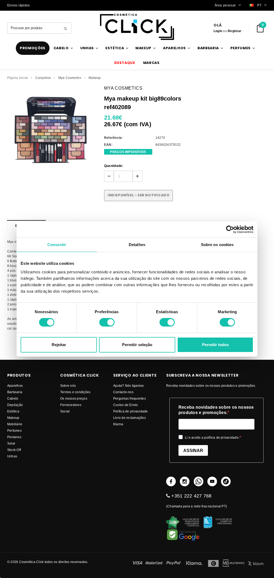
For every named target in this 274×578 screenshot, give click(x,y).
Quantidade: (113, 166)
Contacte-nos (123, 392)
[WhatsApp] (198, 481)
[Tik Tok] (226, 481)
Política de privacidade (130, 411)
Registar (234, 31)
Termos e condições (75, 392)
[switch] (107, 322)
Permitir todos (215, 344)
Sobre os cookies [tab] (217, 244)
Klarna (118, 424)
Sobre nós (68, 386)
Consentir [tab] (56, 244)
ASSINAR (193, 450)
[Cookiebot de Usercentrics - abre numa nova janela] (230, 229)
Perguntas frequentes (129, 398)
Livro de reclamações (129, 418)
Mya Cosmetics (69, 78)
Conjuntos (43, 78)
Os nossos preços (73, 398)
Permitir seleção (137, 344)
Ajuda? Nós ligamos (128, 386)
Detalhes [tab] (137, 244)
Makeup (95, 78)
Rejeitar (59, 344)
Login (218, 31)
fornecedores (70, 405)
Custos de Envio (125, 405)
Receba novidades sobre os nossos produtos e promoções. (216, 410)
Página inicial (17, 78)
